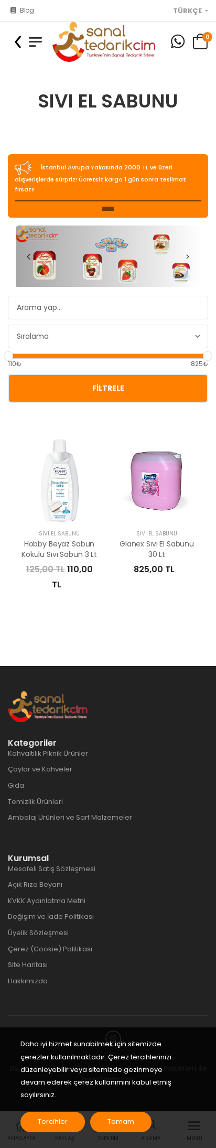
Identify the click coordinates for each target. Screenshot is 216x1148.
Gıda (16, 785)
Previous (28, 256)
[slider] (8, 356)
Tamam (120, 1121)
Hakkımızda (28, 981)
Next (187, 256)
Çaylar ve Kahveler (40, 769)
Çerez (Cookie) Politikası (50, 949)
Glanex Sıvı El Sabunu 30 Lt (157, 549)
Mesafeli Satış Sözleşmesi (51, 869)
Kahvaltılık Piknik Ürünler (48, 753)
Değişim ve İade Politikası (51, 916)
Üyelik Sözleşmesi (38, 933)
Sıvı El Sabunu (59, 534)
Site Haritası (28, 965)
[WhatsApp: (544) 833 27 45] (178, 42)
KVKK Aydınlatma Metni (46, 901)
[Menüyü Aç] (35, 41)
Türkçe (188, 11)
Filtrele (108, 388)
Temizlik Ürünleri (35, 802)
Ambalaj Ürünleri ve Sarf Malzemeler (70, 817)
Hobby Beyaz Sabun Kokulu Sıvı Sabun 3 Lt (59, 549)
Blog (27, 10)
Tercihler (53, 1121)
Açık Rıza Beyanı (35, 884)
